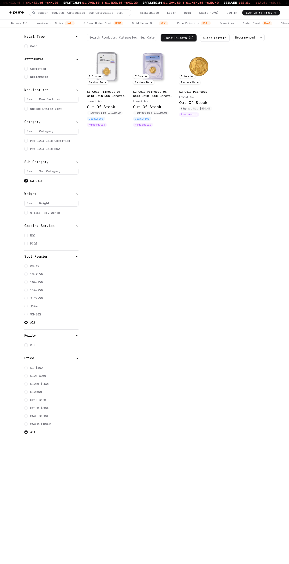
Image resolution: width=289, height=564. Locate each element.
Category (32, 122)
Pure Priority (193, 23)
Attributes (34, 59)
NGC (33, 235)
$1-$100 (36, 367)
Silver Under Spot (102, 23)
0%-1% (35, 266)
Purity (30, 335)
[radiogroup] (51, 294)
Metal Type (34, 37)
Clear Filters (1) (179, 38)
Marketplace (149, 12)
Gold (33, 46)
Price (29, 358)
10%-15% (36, 282)
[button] (80, 12)
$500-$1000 (39, 416)
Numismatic (39, 77)
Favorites (227, 23)
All (32, 322)
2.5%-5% (36, 298)
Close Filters (214, 38)
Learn (171, 12)
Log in (232, 12)
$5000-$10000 (40, 424)
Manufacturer (36, 90)
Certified (38, 68)
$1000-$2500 (39, 384)
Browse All (19, 23)
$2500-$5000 (39, 408)
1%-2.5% (36, 274)
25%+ (34, 306)
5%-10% (35, 314)
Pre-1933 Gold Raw (45, 149)
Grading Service (39, 226)
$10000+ (36, 392)
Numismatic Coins (55, 23)
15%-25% (36, 290)
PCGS (34, 243)
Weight (30, 194)
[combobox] (249, 37)
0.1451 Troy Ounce (45, 212)
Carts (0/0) (209, 12)
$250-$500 (38, 400)
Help (187, 12)
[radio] (26, 266)
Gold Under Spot (149, 23)
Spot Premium (36, 256)
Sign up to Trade (259, 12)
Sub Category (36, 162)
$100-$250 (38, 375)
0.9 (32, 345)
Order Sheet (256, 23)
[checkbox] (26, 46)
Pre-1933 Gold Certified (50, 140)
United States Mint (46, 109)
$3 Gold (36, 180)
